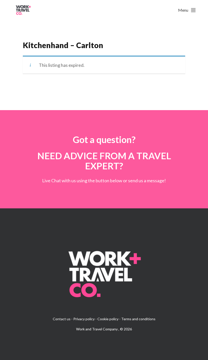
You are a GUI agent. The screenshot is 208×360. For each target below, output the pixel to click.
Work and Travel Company (97, 329)
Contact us (62, 319)
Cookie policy (107, 319)
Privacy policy (84, 319)
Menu (183, 10)
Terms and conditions (138, 319)
